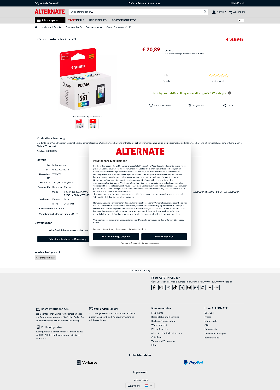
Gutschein (156, 337)
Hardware (46, 27)
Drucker (58, 27)
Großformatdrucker (45, 257)
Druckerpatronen (94, 27)
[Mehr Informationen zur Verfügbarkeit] (229, 93)
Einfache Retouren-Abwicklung (144, 3)
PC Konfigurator (159, 329)
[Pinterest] (189, 286)
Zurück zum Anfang (140, 270)
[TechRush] (203, 286)
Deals (76, 20)
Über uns (209, 312)
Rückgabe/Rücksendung (163, 320)
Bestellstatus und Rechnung (165, 316)
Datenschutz (210, 329)
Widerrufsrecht (159, 325)
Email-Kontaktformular (118, 316)
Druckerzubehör (74, 27)
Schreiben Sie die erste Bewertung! (68, 238)
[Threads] (168, 286)
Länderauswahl (140, 379)
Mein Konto (157, 312)
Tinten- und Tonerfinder (163, 341)
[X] (182, 286)
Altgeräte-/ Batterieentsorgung (166, 333)
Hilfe (232, 3)
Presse (207, 316)
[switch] (241, 20)
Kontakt (241, 3)
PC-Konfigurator (124, 20)
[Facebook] (154, 286)
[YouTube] (210, 286)
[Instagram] (161, 286)
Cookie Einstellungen (215, 333)
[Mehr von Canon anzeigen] (234, 40)
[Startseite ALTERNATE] (50, 11)
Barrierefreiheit (212, 337)
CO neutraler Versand (47, 3)
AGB (206, 325)
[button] (196, 105)
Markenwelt (210, 320)
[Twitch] (217, 286)
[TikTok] (175, 286)
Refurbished (98, 20)
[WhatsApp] (196, 286)
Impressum (140, 372)
